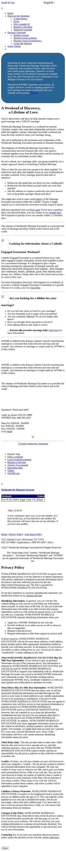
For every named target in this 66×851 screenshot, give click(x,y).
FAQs (16, 21)
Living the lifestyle (23, 43)
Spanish (60, 2)
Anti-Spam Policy (33, 534)
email (9, 431)
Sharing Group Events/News (27, 40)
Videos (10, 470)
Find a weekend (15, 457)
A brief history (20, 18)
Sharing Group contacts (25, 38)
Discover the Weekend (18, 16)
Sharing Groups (21, 35)
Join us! (34, 93)
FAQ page (35, 210)
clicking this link (34, 595)
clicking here (55, 212)
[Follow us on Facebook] (33, 437)
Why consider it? (22, 24)
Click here (54, 330)
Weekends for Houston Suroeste (17, 489)
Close (5, 848)
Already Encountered (17, 465)
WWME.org (13, 473)
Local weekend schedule (19, 459)
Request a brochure (23, 27)
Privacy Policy (16, 534)
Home (10, 13)
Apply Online (14, 46)
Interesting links (15, 468)
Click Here (35, 287)
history (39, 199)
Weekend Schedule (23, 29)
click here (54, 837)
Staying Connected (16, 32)
